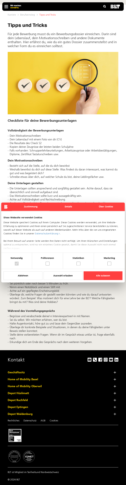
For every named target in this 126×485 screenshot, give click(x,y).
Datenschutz (30, 420)
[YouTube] (110, 360)
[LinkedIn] (115, 360)
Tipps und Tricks (47, 14)
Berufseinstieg (27, 14)
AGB (43, 420)
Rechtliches (13, 420)
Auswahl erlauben (63, 275)
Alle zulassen (103, 275)
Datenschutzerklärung (46, 233)
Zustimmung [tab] (30, 206)
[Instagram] (105, 360)
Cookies (54, 420)
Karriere (12, 14)
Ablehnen (23, 275)
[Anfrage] (88, 360)
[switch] (47, 263)
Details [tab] (68, 206)
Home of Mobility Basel (23, 379)
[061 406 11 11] (94, 360)
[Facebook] (99, 360)
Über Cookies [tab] (106, 206)
